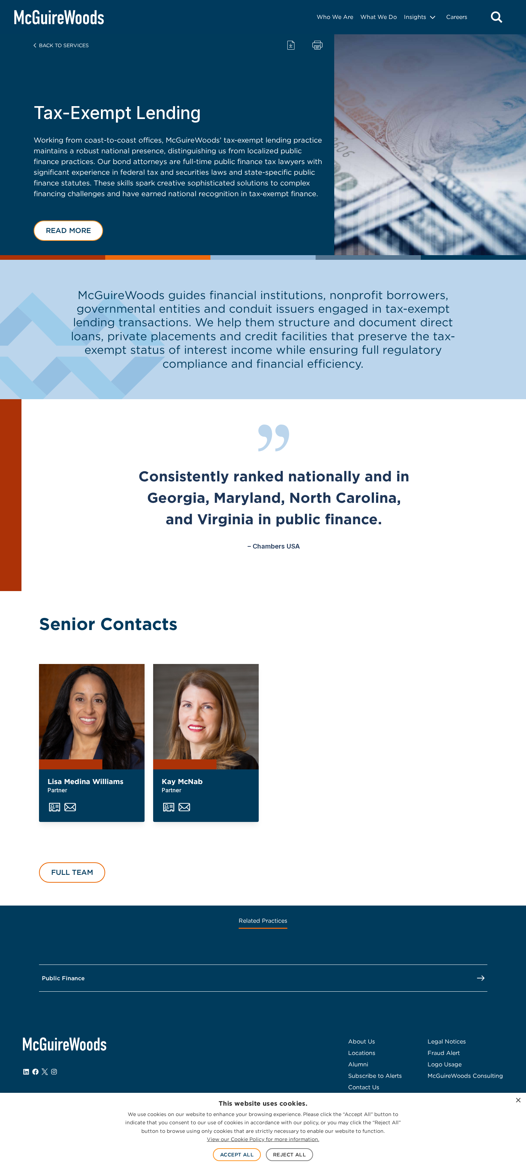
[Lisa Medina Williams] (92, 716)
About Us (361, 1041)
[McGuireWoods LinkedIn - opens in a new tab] (26, 1072)
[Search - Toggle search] (497, 17)
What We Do (378, 17)
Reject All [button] (289, 1154)
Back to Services (64, 45)
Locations (361, 1053)
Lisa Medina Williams (85, 781)
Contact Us (363, 1087)
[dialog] (263, 1131)
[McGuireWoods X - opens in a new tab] (45, 1072)
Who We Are (335, 17)
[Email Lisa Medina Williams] (70, 807)
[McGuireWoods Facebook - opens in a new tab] (35, 1072)
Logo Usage (445, 1064)
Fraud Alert (444, 1053)
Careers (456, 17)
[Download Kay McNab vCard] (169, 807)
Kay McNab (182, 781)
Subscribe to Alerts (375, 1075)
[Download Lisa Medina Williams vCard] (55, 807)
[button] (68, 230)
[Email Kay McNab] (184, 807)
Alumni (358, 1064)
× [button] (518, 1100)
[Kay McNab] (206, 716)
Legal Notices (447, 1041)
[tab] (263, 921)
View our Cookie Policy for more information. (263, 1139)
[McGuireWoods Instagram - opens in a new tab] (54, 1072)
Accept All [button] (237, 1154)
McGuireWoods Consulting (465, 1075)
